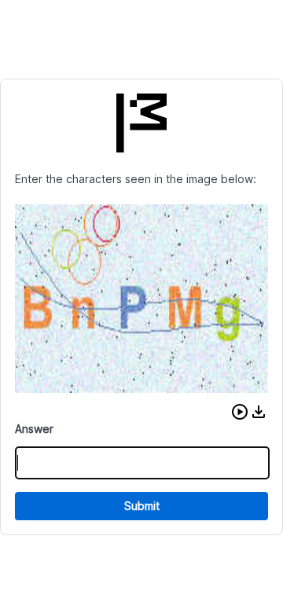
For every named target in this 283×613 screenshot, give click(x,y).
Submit (142, 505)
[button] (239, 411)
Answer (34, 428)
